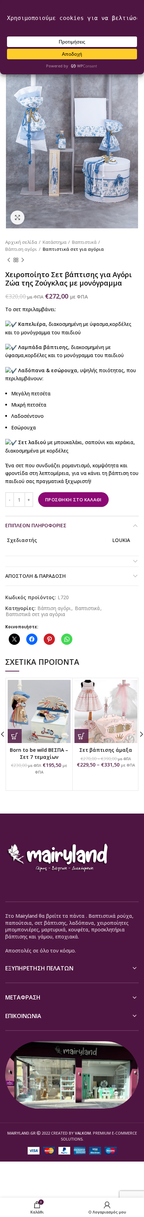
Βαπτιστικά (84, 242)
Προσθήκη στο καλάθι (73, 499)
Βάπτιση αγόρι (21, 249)
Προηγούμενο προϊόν (8, 259)
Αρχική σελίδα (21, 242)
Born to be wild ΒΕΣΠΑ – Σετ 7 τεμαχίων (39, 753)
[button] (15, 736)
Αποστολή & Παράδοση (35, 576)
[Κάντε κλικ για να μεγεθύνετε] (17, 217)
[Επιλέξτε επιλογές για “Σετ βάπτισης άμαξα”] (81, 736)
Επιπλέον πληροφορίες (35, 525)
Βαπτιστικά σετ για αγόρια (73, 249)
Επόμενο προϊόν (22, 259)
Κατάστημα (54, 242)
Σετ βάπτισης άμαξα (105, 750)
